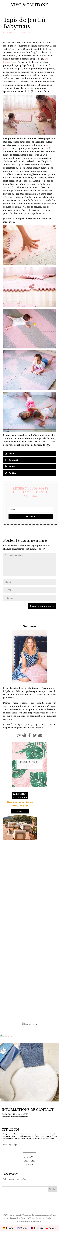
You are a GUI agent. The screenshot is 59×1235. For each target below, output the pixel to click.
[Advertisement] (29, 989)
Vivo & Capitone (37, 1218)
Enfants (27, 32)
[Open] (29, 1072)
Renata (8, 32)
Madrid (38, 1221)
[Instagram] (55, 1098)
